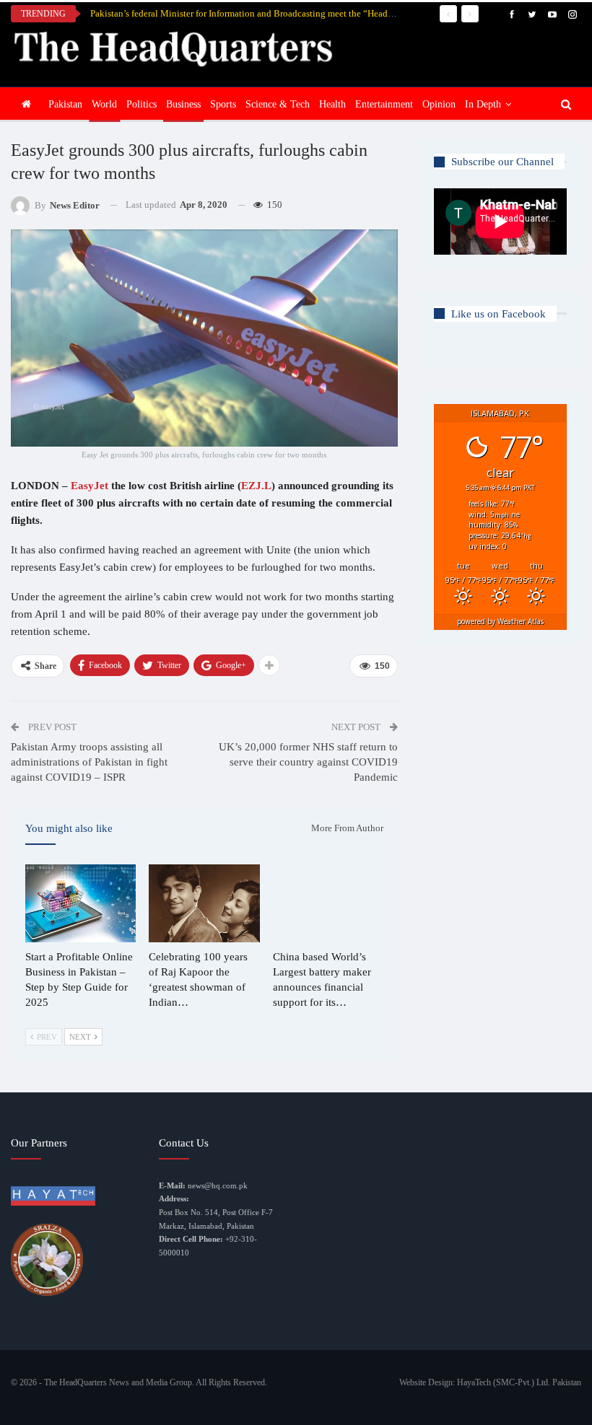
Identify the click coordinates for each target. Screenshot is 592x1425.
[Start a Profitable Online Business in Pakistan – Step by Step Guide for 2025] (80, 903)
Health (332, 104)
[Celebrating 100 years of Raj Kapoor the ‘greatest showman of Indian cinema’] (204, 903)
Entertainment (384, 104)
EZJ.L (256, 485)
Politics (141, 104)
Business (183, 104)
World (104, 104)
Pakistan (65, 104)
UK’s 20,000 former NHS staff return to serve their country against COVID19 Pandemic (308, 762)
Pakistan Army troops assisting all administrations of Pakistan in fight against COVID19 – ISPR (89, 762)
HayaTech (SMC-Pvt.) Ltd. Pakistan (519, 1382)
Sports (223, 104)
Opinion (439, 104)
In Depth (483, 104)
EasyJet (89, 485)
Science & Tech (277, 104)
